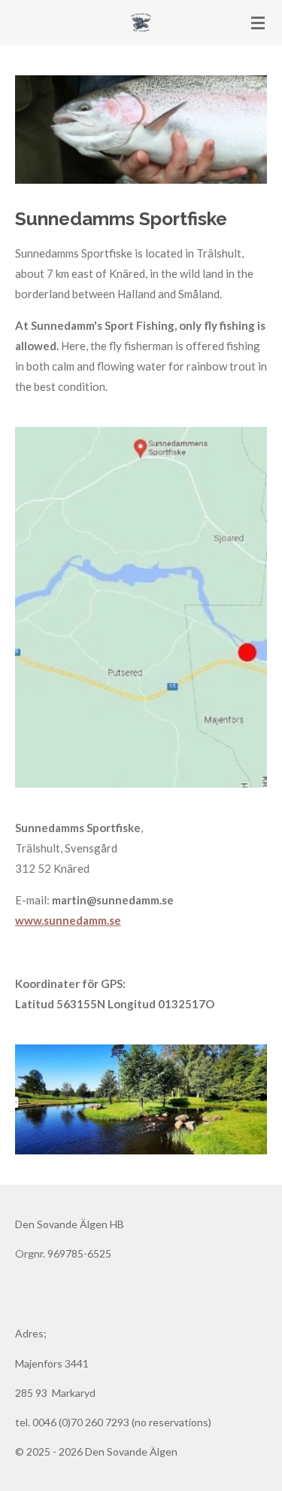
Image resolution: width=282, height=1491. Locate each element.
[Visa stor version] (141, 129)
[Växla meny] (257, 23)
